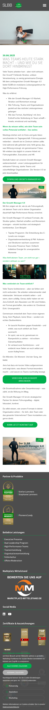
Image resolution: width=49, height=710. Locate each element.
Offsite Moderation (13, 560)
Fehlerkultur (10, 557)
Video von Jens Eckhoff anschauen (24, 379)
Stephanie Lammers (28, 494)
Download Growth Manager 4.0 (24, 179)
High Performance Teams (16, 546)
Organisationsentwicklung (16, 553)
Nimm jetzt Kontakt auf (20, 424)
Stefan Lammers (26, 491)
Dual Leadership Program (16, 542)
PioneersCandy (26, 515)
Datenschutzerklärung (11, 707)
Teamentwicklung (12, 550)
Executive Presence (13, 539)
